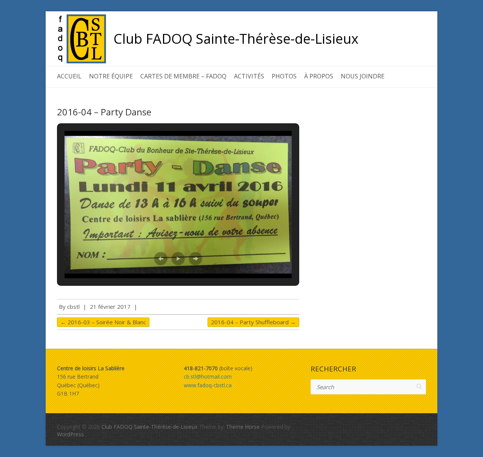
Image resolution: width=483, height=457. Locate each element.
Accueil (69, 76)
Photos (284, 76)
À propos (318, 76)
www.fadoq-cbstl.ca (208, 385)
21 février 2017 (110, 306)
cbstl (73, 306)
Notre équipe (111, 76)
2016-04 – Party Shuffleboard (253, 322)
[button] (161, 258)
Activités (249, 76)
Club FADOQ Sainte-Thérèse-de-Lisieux (236, 39)
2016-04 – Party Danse (104, 112)
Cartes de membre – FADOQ (183, 76)
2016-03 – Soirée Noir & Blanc (103, 322)
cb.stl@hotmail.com (208, 376)
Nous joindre (363, 76)
